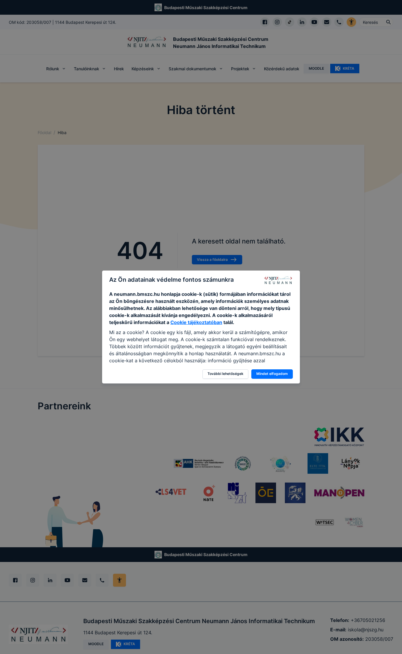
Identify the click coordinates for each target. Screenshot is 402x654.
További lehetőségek (225, 373)
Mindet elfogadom (272, 373)
